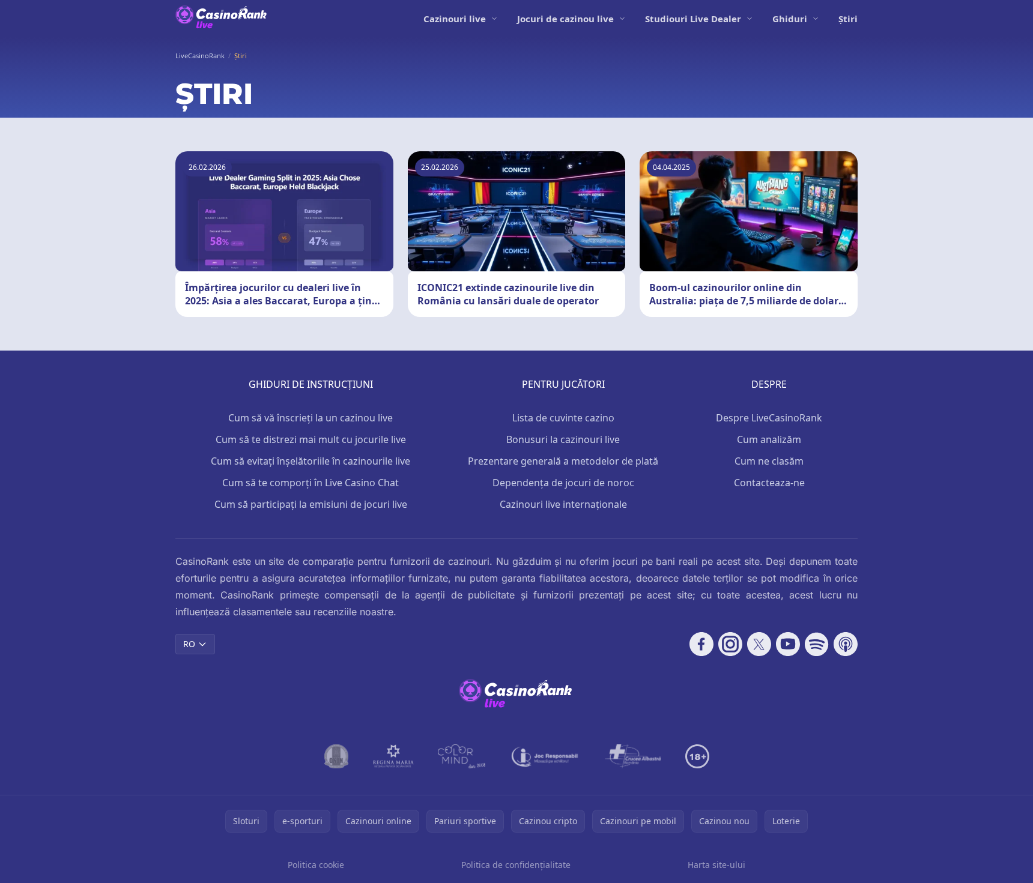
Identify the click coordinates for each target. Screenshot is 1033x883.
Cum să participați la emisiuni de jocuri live (310, 504)
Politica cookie (316, 864)
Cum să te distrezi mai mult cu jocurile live (311, 439)
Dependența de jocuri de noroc (563, 482)
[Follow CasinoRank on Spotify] (817, 644)
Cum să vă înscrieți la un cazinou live (310, 417)
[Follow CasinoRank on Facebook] (701, 644)
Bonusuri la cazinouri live (563, 439)
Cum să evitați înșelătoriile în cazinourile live (310, 461)
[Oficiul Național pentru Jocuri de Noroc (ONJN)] (336, 756)
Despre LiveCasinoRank (769, 417)
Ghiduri (789, 19)
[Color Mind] (462, 756)
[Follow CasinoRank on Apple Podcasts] (846, 644)
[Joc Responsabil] (545, 756)
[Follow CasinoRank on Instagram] (730, 644)
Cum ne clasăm (769, 461)
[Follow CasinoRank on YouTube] (788, 644)
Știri (848, 19)
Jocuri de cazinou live (565, 19)
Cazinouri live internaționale (563, 504)
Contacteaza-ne (769, 482)
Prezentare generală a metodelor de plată (563, 461)
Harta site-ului (716, 864)
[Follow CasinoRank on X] (759, 644)
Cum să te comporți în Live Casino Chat (310, 482)
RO (189, 643)
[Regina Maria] (393, 756)
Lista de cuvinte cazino (563, 417)
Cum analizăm (769, 439)
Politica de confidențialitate (516, 864)
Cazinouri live (454, 19)
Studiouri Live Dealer (693, 19)
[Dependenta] (633, 756)
